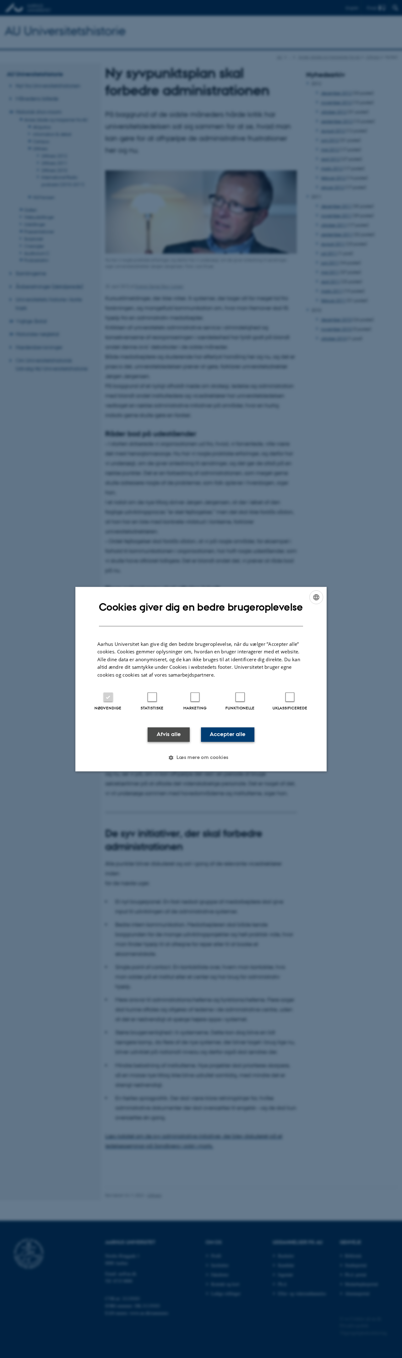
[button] (200, 757)
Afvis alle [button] (169, 734)
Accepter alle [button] (227, 734)
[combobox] (316, 597)
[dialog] (201, 679)
